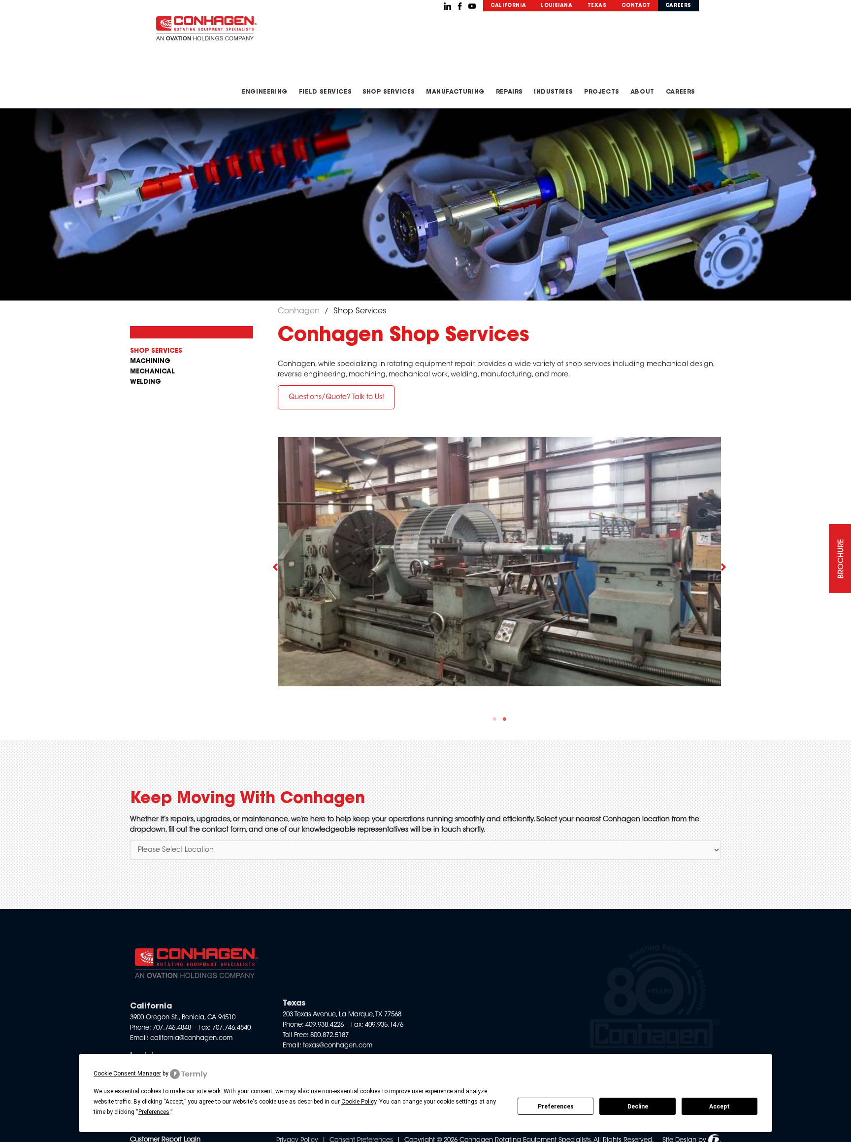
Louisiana (556, 5)
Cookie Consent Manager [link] (127, 1073)
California (508, 5)
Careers (678, 5)
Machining (150, 361)
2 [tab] (504, 719)
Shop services (156, 351)
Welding (145, 382)
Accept (719, 1106)
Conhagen (299, 311)
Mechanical (152, 372)
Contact (636, 5)
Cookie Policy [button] (358, 1101)
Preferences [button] (153, 1111)
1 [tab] (494, 719)
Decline (637, 1106)
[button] (336, 397)
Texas (597, 5)
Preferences (556, 1106)
